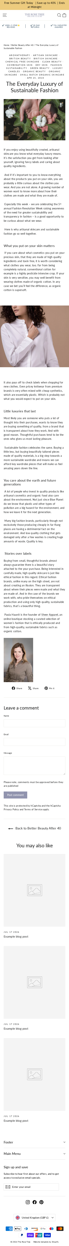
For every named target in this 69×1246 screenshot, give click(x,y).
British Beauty (20, 58)
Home (6, 45)
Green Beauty (40, 68)
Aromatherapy (19, 55)
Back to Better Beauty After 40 (38, 828)
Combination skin (20, 65)
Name (6, 716)
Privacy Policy (11, 809)
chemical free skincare (22, 61)
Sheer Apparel (49, 614)
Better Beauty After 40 (22, 45)
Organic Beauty (34, 71)
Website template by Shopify (46, 1242)
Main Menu (12, 1154)
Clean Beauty (52, 61)
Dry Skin (42, 65)
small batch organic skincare (42, 74)
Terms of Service (33, 809)
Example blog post (16, 936)
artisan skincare (45, 55)
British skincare (46, 58)
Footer (8, 1142)
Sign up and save (16, 1167)
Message (8, 753)
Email (6, 734)
